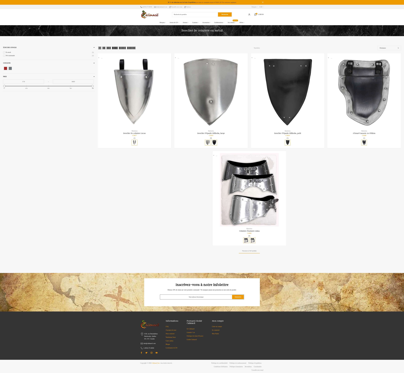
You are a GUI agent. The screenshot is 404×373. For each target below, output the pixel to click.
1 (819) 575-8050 (147, 7)
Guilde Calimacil (192, 339)
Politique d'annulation (236, 366)
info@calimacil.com (161, 7)
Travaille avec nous (177, 7)
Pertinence (383, 48)
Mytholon (134, 131)
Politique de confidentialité (219, 363)
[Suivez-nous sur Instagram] (151, 352)
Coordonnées (257, 366)
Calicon (188, 7)
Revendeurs (248, 366)
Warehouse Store (171, 337)
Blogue (168, 344)
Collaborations (218, 22)
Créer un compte (217, 326)
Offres (241, 22)
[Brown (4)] (5, 68)
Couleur (6, 63)
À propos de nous (171, 330)
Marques (162, 22)
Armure (185, 22)
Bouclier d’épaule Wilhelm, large (211, 133)
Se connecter (216, 330)
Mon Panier (215, 333)
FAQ (167, 326)
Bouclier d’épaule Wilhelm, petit (287, 133)
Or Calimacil (190, 329)
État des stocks (10, 47)
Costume (194, 22)
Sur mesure (232, 22)
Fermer (141, 2)
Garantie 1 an (191, 332)
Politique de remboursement (238, 363)
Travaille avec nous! (257, 370)
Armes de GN (174, 22)
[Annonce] (202, 2)
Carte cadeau (169, 341)
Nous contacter (170, 333)
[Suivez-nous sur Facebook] (141, 352)
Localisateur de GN (171, 348)
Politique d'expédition (254, 363)
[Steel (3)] (10, 68)
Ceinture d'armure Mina (249, 231)
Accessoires (205, 22)
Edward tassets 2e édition (364, 133)
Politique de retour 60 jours (195, 336)
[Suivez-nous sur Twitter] (146, 352)
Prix (5, 76)
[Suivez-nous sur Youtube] (156, 352)
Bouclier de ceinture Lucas (134, 133)
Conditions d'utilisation (221, 366)
